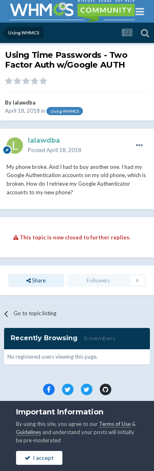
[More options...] (139, 145)
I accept (42, 457)
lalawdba (24, 102)
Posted (54, 150)
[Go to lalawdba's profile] (15, 145)
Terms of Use (115, 424)
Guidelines (28, 432)
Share (38, 280)
